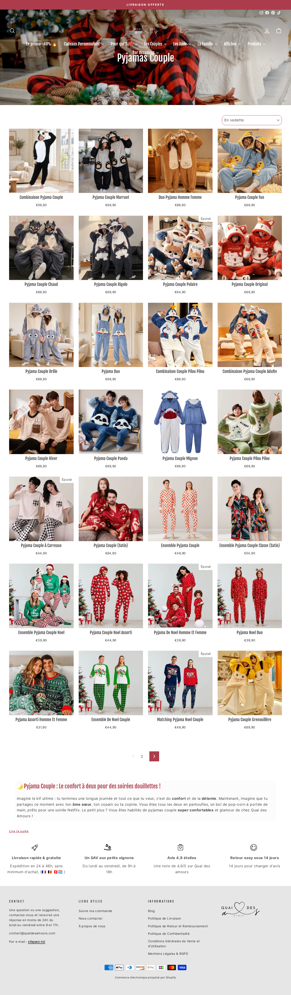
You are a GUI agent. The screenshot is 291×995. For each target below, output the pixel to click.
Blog (151, 911)
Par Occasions (144, 52)
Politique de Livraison (164, 918)
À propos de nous (92, 926)
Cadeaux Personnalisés (82, 43)
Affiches (230, 43)
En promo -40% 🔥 (41, 43)
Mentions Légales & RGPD (168, 953)
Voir (41, 187)
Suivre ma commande (95, 911)
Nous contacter (91, 918)
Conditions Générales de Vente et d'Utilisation (174, 943)
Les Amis (180, 43)
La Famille (206, 43)
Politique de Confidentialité (169, 933)
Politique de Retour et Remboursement (178, 926)
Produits (255, 43)
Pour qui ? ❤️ (122, 43)
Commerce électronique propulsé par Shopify (145, 977)
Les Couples (153, 43)
